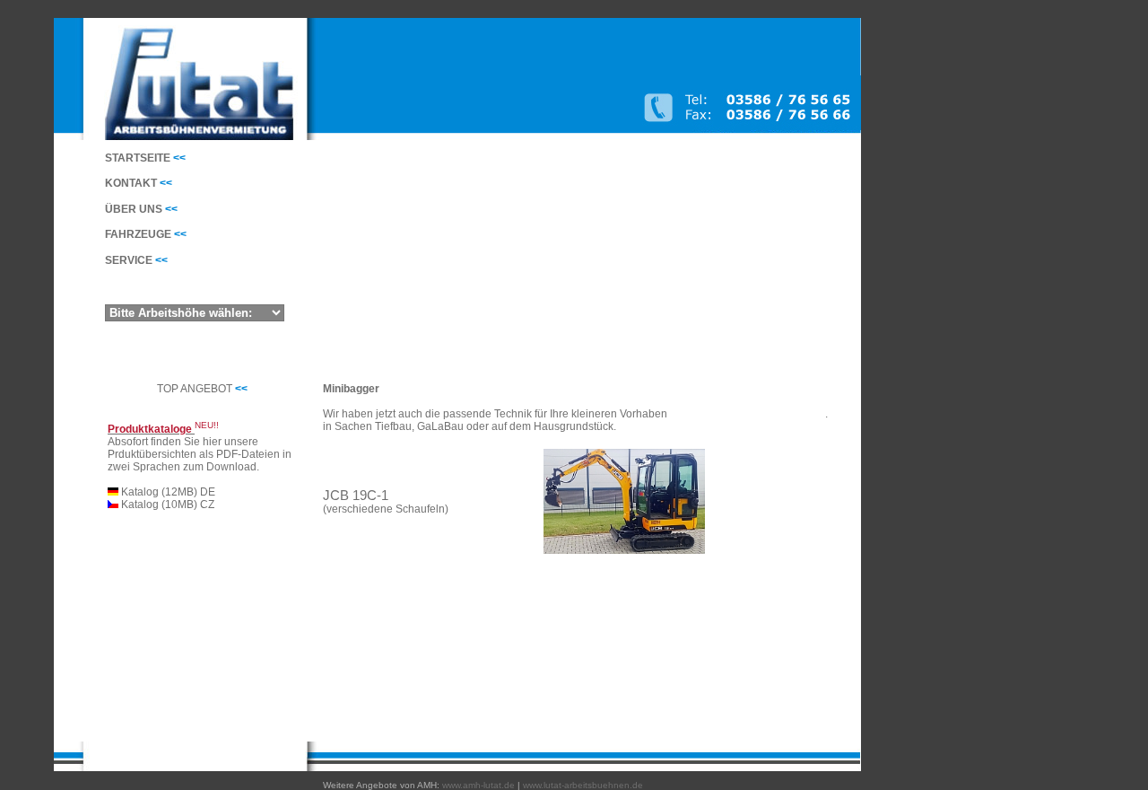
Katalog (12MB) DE (166, 492)
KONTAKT (138, 183)
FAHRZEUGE (146, 234)
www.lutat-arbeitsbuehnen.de (583, 785)
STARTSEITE (145, 158)
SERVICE (136, 260)
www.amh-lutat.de (478, 785)
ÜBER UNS (141, 209)
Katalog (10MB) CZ (166, 504)
